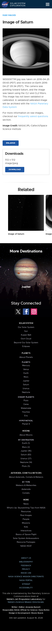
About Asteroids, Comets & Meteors (26, 477)
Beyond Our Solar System (26, 343)
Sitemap (26, 584)
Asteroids (26, 489)
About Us (26, 558)
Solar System (26, 323)
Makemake (26, 408)
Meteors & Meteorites (26, 485)
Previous (5, 273)
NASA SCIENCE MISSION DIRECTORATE (26, 577)
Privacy (26, 569)
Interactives (26, 531)
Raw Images (9, 15)
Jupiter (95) (26, 451)
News (26, 504)
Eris (26, 416)
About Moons (25, 435)
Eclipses (26, 346)
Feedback (26, 566)
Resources (26, 512)
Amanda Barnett (33, 607)
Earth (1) (26, 443)
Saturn (26, 385)
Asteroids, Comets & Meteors (26, 473)
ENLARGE (10, 143)
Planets (26, 353)
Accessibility (26, 588)
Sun (26, 331)
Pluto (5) (26, 466)
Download (15, 170)
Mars (26, 377)
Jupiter (26, 287)
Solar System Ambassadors (26, 538)
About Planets (26, 357)
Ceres (26, 404)
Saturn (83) (26, 455)
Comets (26, 493)
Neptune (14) (26, 462)
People (26, 519)
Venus (26, 369)
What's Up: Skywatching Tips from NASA (26, 508)
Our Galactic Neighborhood (15, 11)
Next (46, 273)
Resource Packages (26, 542)
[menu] (47, 4)
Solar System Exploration (15, 4)
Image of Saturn (16, 234)
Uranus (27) (26, 459)
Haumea (26, 412)
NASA (3, 4)
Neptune (26, 392)
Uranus (26, 389)
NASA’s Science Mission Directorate (26, 602)
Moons (25, 431)
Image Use (26, 573)
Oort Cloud (26, 339)
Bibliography (26, 562)
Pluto (26, 401)
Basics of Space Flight (26, 534)
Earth (26, 373)
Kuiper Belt (26, 335)
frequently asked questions (33, 116)
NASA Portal (26, 580)
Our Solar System (26, 327)
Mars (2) (26, 447)
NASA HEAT (26, 546)
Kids (26, 527)
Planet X (26, 424)
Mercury (26, 366)
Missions (26, 523)
